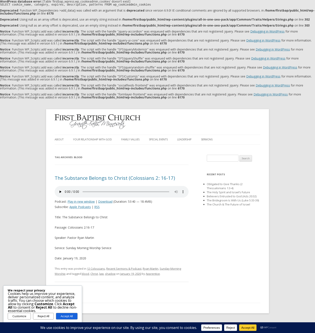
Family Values (130, 139)
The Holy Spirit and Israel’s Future (228, 192)
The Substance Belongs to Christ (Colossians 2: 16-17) (115, 178)
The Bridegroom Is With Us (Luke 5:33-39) (233, 200)
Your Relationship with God (92, 139)
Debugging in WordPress (267, 31)
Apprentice (153, 274)
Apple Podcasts (80, 207)
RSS (97, 207)
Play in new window (81, 201)
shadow (110, 274)
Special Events (158, 139)
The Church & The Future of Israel (228, 204)
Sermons (207, 139)
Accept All (67, 316)
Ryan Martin (150, 269)
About (59, 139)
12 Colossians (96, 269)
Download (105, 201)
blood (85, 274)
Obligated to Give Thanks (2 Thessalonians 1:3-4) (225, 186)
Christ (94, 274)
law (101, 274)
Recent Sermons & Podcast (123, 269)
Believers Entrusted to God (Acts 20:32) (231, 196)
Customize (19, 316)
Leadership (184, 139)
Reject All (43, 316)
